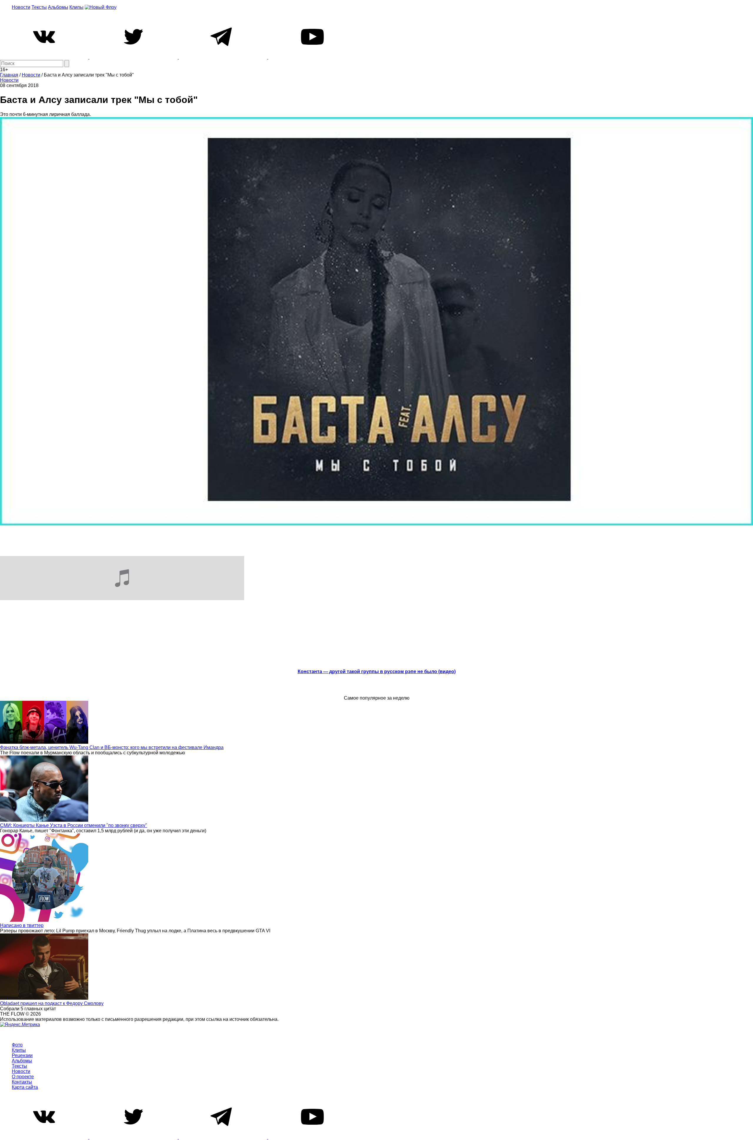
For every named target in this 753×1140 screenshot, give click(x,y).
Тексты (39, 7)
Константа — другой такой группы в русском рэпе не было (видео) (377, 671)
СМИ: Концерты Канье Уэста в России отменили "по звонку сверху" (73, 825)
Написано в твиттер (22, 925)
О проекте (23, 1076)
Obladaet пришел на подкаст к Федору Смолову (52, 1003)
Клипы (76, 7)
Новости (21, 7)
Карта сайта (25, 1087)
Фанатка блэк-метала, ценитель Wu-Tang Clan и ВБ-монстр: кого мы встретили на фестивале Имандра (112, 747)
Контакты (22, 1081)
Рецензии (22, 1055)
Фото (17, 1044)
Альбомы (58, 7)
